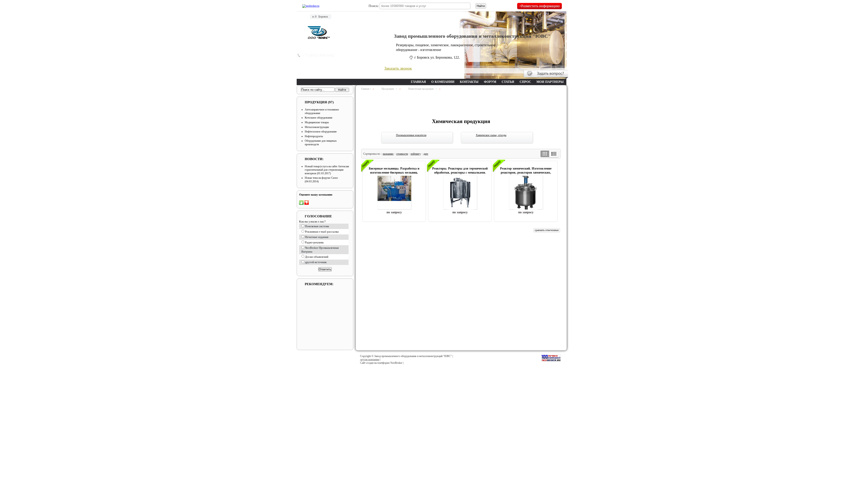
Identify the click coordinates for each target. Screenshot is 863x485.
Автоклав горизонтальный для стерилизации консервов (327, 170)
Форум (490, 82)
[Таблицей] (544, 154)
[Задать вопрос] (545, 74)
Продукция (319, 102)
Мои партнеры (550, 82)
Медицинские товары (317, 122)
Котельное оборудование (318, 117)
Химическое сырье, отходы (491, 135)
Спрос (525, 82)
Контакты (469, 82)
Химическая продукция (421, 88)
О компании (442, 82)
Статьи (508, 82)
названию (388, 153)
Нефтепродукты (314, 136)
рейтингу (416, 153)
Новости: (314, 159)
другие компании (369, 359)
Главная (418, 82)
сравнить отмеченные (547, 230)
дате (425, 153)
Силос (334, 177)
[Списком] (554, 154)
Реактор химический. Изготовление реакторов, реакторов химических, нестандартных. (526, 172)
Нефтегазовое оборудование (321, 131)
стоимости (402, 153)
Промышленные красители (411, 135)
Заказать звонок (398, 68)
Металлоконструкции (317, 127)
